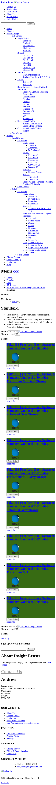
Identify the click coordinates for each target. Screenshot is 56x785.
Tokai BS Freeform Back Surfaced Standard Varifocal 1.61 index (31, 441)
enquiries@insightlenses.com (29, 766)
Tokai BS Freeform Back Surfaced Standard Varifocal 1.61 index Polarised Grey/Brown (31, 506)
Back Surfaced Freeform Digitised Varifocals (26, 287)
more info (11, 368)
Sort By (4, 331)
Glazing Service (13, 257)
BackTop (5, 782)
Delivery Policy (13, 715)
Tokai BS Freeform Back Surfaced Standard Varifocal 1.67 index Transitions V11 (31, 568)
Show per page (7, 334)
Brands (10, 280)
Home (9, 28)
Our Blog (5, 638)
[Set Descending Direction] (30, 331)
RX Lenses (11, 285)
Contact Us (11, 7)
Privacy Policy (13, 736)
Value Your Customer (16, 720)
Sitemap (10, 738)
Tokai (9, 282)
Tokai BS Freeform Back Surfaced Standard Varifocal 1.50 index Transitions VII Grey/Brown (31, 377)
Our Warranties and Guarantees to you (23, 723)
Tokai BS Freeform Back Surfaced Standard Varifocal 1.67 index (31, 537)
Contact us (11, 262)
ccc (16, 271)
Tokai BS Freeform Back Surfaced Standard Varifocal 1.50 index (31, 346)
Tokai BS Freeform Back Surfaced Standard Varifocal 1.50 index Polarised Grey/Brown (31, 410)
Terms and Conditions (16, 733)
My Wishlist (12, 12)
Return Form (12, 16)
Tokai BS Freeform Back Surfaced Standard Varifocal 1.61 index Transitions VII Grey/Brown (31, 473)
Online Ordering (14, 259)
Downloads (11, 753)
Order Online (12, 19)
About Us (11, 14)
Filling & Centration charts (18, 751)
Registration (12, 9)
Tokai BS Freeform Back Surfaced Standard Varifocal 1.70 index (31, 600)
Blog (9, 264)
